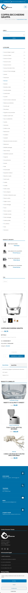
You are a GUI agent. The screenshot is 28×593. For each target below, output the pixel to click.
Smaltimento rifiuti (6, 565)
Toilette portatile (14, 220)
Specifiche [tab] (13, 365)
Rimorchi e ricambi (14, 176)
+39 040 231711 (7, 1)
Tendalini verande (14, 214)
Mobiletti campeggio (14, 147)
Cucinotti (14, 96)
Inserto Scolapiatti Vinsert (14, 402)
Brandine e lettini (14, 87)
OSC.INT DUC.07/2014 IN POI (14, 258)
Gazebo (14, 122)
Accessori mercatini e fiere (14, 68)
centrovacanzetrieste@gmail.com (18, 1)
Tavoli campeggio (14, 204)
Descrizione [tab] (5, 365)
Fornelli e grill (14, 106)
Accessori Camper (14, 55)
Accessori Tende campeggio (14, 71)
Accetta (14, 581)
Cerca (14, 38)
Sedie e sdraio (14, 188)
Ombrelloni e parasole (14, 153)
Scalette (14, 182)
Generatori (14, 125)
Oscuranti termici (14, 160)
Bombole (14, 84)
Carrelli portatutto (14, 90)
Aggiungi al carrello (17, 356)
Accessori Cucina (14, 61)
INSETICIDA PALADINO (13, 243)
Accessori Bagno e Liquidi (14, 52)
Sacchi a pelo (14, 179)
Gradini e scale (14, 128)
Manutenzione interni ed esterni (14, 141)
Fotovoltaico (14, 109)
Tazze (14, 207)
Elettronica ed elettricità (14, 103)
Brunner (5, 281)
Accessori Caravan (14, 58)
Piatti (14, 166)
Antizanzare (14, 77)
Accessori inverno (14, 64)
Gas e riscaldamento (14, 118)
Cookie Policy (13, 591)
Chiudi (14, 584)
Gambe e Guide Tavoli (14, 115)
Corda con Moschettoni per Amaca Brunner (14, 454)
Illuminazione (14, 131)
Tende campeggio (14, 217)
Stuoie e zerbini (14, 198)
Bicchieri (13, 19)
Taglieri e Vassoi (14, 201)
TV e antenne (14, 223)
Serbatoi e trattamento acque (14, 195)
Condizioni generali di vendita (9, 559)
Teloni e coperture (14, 211)
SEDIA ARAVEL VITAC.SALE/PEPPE (15, 251)
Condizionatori (14, 93)
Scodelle (14, 185)
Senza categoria (14, 191)
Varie (14, 226)
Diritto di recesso (6, 556)
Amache (14, 74)
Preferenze (14, 588)
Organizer (14, 157)
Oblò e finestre (14, 150)
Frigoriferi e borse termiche (14, 112)
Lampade (14, 138)
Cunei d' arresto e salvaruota (14, 99)
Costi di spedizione (6, 562)
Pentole (14, 163)
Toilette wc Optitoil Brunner (14, 428)
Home (6, 19)
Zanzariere (14, 230)
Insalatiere (14, 134)
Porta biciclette (14, 169)
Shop (10, 19)
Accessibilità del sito (7, 568)
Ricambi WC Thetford (14, 172)
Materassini (14, 144)
